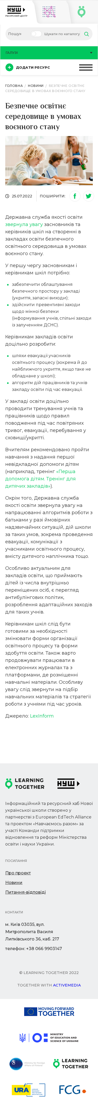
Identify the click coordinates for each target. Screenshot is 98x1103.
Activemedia (67, 985)
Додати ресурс (33, 67)
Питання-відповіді (25, 892)
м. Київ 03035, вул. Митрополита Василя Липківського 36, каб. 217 (32, 931)
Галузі (11, 52)
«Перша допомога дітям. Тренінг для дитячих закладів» (40, 479)
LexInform (42, 716)
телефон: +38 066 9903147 (33, 948)
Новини (13, 882)
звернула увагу (24, 224)
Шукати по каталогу (62, 34)
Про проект (18, 872)
